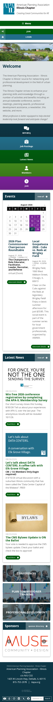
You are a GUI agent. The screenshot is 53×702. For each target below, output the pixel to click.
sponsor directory (36, 626)
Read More (11, 424)
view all (41, 196)
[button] (9, 641)
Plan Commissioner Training (26, 593)
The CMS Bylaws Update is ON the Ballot (26, 539)
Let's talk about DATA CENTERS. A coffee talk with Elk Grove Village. (24, 465)
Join (28, 31)
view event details (15, 282)
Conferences (26, 573)
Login (29, 37)
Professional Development (26, 612)
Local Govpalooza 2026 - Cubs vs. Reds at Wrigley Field (40, 248)
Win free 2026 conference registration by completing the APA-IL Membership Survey (26, 397)
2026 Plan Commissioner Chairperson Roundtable (18, 245)
